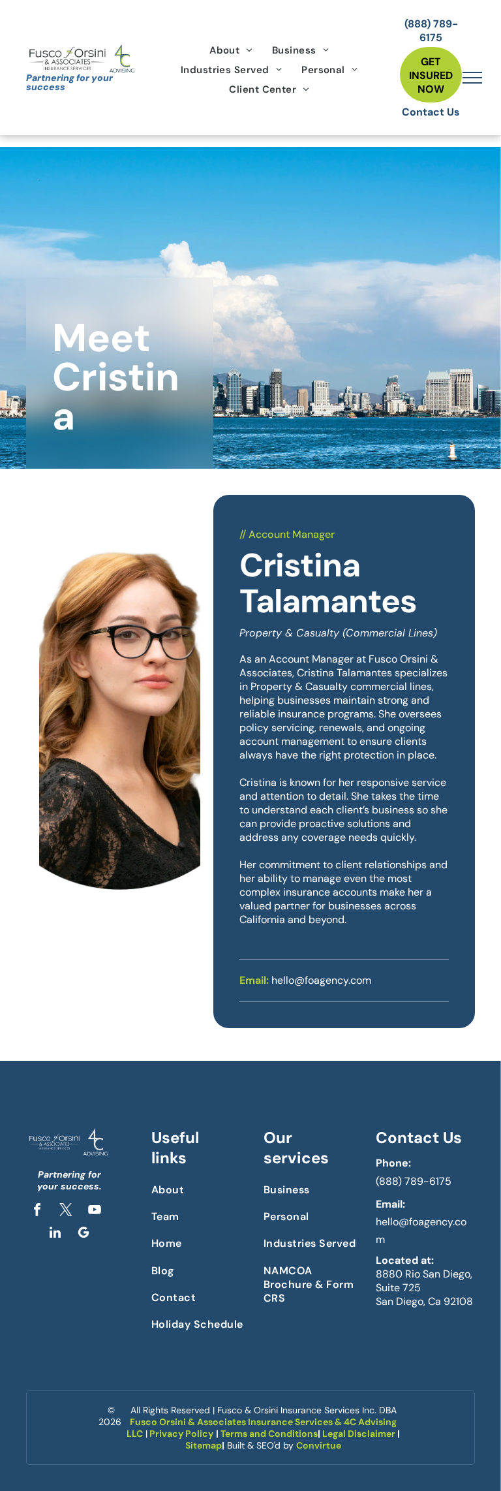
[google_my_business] (83, 1234)
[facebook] (37, 1211)
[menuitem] (231, 50)
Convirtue (318, 1445)
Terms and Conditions (269, 1433)
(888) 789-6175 (413, 1181)
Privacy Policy (181, 1433)
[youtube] (94, 1211)
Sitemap (203, 1445)
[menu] (472, 78)
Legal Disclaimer (358, 1433)
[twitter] (66, 1211)
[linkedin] (55, 1234)
